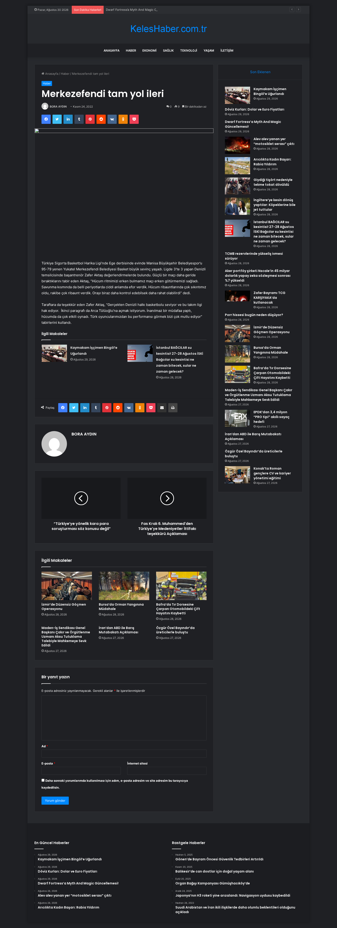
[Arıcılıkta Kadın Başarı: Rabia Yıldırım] (237, 165)
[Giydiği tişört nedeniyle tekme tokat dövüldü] (237, 185)
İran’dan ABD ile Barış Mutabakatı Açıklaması (118, 630)
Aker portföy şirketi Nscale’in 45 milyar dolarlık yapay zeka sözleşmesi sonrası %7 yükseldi (257, 276)
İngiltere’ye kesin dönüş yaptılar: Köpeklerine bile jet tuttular (275, 205)
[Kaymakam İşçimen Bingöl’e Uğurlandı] (54, 353)
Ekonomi (149, 50)
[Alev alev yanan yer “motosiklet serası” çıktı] (237, 145)
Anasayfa (111, 50)
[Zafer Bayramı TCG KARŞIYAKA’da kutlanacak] (237, 299)
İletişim (227, 50)
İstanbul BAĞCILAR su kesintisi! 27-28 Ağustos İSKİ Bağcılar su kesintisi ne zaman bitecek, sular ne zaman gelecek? (179, 359)
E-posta (48, 763)
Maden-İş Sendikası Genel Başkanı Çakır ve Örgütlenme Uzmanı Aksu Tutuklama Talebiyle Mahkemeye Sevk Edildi (65, 637)
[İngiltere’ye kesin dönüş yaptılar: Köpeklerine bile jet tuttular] (237, 206)
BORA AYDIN (58, 106)
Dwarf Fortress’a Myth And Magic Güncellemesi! (140, 9)
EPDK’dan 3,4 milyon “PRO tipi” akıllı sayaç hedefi (272, 417)
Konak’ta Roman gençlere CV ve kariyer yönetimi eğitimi (272, 473)
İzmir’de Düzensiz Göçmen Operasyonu (63, 606)
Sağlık (168, 50)
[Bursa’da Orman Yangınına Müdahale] (124, 586)
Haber (131, 50)
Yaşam (209, 50)
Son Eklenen (260, 72)
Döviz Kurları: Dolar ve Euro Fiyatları (254, 109)
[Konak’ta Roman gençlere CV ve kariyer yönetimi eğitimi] (237, 474)
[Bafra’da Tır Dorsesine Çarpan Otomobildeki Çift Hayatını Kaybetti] (181, 586)
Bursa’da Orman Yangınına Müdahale (121, 606)
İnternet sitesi (137, 763)
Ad (44, 746)
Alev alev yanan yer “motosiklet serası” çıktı (274, 141)
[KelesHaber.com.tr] (168, 28)
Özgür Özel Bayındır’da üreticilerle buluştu (175, 630)
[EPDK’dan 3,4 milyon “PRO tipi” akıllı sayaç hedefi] (237, 418)
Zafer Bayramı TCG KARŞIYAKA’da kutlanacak (269, 298)
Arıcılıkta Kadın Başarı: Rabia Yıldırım (272, 161)
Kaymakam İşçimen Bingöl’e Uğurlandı (270, 91)
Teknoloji (188, 50)
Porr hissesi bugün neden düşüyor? (254, 315)
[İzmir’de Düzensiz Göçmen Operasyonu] (66, 586)
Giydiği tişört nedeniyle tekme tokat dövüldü (273, 182)
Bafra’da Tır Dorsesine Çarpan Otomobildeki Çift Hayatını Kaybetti (178, 608)
